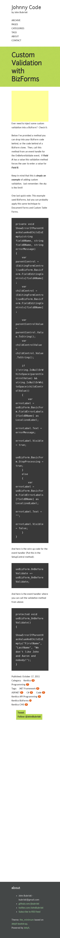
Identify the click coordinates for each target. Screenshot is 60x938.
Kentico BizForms (21, 701)
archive (16, 20)
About (15, 36)
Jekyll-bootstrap (19, 924)
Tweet (21, 713)
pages (15, 24)
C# (29, 692)
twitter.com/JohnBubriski (31, 908)
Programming (20, 684)
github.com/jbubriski (29, 904)
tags (14, 32)
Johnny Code (26, 7)
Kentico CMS (19, 705)
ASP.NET (17, 692)
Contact (16, 40)
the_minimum (27, 920)
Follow (29, 717)
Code (40, 692)
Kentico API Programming (26, 697)
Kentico (29, 680)
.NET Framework (28, 688)
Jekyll (26, 928)
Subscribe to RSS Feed (29, 912)
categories (18, 28)
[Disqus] (30, 761)
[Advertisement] (30, 106)
